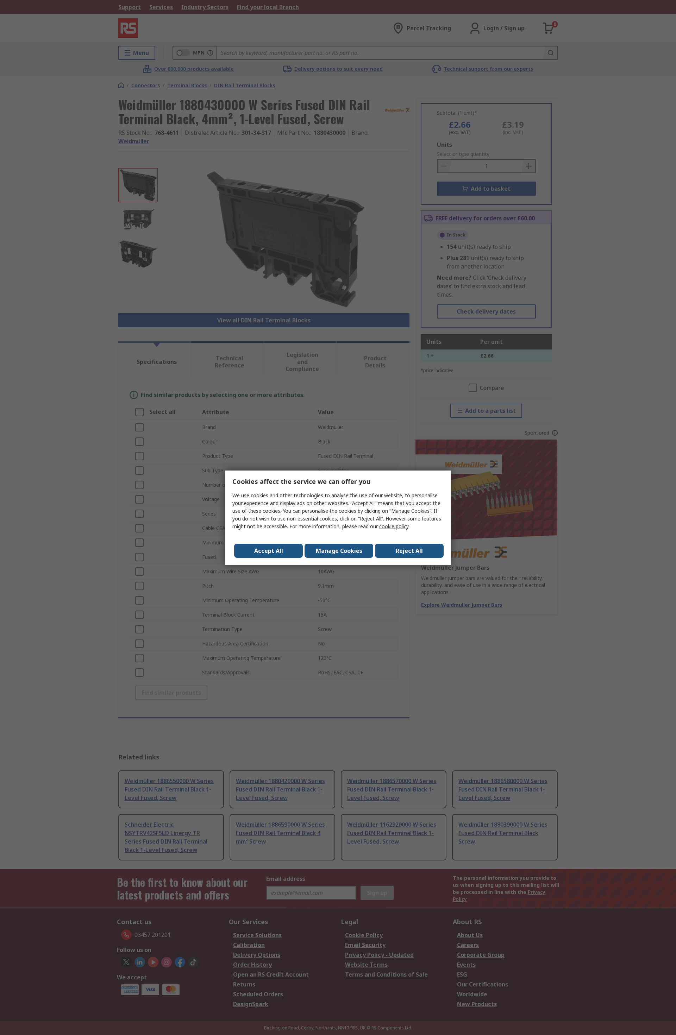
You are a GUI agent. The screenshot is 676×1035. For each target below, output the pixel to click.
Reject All (409, 551)
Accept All (268, 551)
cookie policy (393, 526)
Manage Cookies (339, 551)
